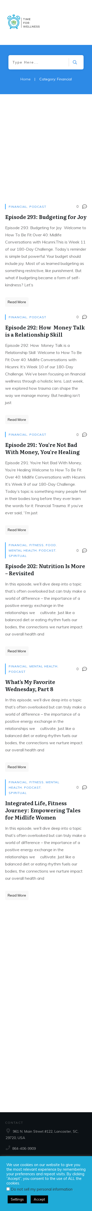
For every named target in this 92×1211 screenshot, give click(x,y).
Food (51, 545)
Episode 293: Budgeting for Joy (46, 217)
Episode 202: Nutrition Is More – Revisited (45, 569)
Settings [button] (17, 1199)
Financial (18, 207)
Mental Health (23, 550)
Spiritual (18, 556)
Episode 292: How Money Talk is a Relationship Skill (45, 330)
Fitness (36, 545)
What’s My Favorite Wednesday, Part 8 (30, 685)
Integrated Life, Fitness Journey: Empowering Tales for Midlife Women (42, 810)
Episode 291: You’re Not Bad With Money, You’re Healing (42, 448)
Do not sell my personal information (42, 1189)
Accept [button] (39, 1199)
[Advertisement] (46, 153)
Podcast (37, 207)
